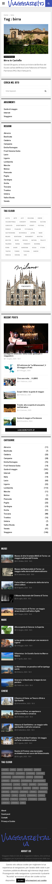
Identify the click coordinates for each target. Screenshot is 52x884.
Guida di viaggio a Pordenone (29, 418)
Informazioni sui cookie (36, 880)
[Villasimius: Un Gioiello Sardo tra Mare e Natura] (7, 656)
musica (25, 240)
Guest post (5, 814)
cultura (43, 222)
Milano (7, 236)
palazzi (43, 240)
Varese (35, 251)
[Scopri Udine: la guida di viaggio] (10, 395)
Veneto (7, 201)
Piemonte (8, 172)
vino (25, 255)
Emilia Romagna (9, 56)
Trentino (7, 190)
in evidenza (23, 233)
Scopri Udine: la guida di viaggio (30, 392)
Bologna (31, 218)
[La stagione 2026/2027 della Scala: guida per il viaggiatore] (26, 338)
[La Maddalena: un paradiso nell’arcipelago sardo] (7, 670)
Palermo (8, 244)
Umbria (7, 194)
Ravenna (37, 244)
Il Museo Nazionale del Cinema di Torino (31, 596)
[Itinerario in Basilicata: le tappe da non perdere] (7, 683)
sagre (15, 247)
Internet (7, 113)
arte (15, 218)
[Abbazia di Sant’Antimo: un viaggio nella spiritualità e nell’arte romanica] (7, 728)
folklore (18, 229)
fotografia (29, 229)
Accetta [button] (20, 880)
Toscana (7, 187)
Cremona (33, 222)
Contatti (4, 818)
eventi (32, 225)
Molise (6, 169)
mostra (40, 236)
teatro (8, 251)
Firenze (8, 229)
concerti (22, 222)
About (3, 811)
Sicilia (6, 183)
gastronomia (10, 233)
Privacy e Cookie (8, 821)
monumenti (29, 236)
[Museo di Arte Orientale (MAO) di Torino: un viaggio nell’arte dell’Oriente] (7, 559)
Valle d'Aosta (9, 525)
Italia (6, 477)
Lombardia (8, 162)
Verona (17, 255)
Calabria (7, 140)
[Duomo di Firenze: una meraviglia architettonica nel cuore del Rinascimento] (7, 754)
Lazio (6, 155)
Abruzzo (7, 133)
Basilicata (8, 137)
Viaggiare (8, 116)
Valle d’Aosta (9, 198)
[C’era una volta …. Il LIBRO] (10, 382)
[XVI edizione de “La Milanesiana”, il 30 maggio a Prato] (10, 368)
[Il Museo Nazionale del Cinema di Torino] (7, 598)
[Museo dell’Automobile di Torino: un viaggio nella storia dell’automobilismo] (7, 572)
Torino (16, 251)
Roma (7, 247)
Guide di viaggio (10, 109)
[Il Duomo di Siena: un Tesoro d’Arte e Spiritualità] (7, 701)
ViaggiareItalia (26, 841)
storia (42, 247)
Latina (33, 233)
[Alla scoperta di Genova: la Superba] (7, 630)
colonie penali (10, 222)
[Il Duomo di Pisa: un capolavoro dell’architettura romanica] (7, 714)
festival (41, 225)
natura (34, 240)
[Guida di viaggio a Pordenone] (10, 421)
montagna (17, 236)
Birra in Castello (13, 60)
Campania (8, 144)
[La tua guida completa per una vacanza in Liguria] (7, 643)
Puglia (6, 176)
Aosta (7, 218)
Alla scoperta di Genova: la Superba (29, 627)
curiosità (8, 225)
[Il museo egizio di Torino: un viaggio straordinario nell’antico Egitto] (7, 612)
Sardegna (8, 180)
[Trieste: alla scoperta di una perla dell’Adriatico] (10, 408)
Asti (22, 218)
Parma (17, 244)
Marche (7, 165)
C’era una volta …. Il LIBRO (27, 378)
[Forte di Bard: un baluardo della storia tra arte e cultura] (7, 585)
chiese (40, 218)
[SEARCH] (45, 91)
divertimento (21, 225)
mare (40, 233)
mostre (8, 240)
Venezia (8, 255)
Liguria (7, 158)
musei (17, 240)
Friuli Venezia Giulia (12, 151)
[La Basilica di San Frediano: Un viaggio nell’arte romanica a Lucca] (7, 741)
